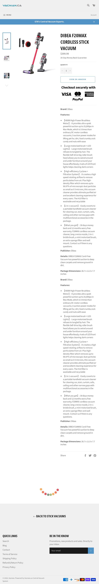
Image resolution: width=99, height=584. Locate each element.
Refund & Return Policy (13, 562)
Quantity (64, 65)
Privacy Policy (9, 567)
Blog (5, 545)
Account (93, 15)
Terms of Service (10, 554)
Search (6, 541)
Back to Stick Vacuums (51, 516)
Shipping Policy (9, 558)
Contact (6, 549)
